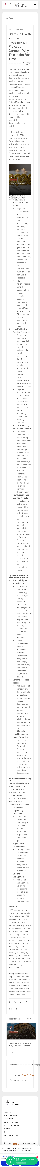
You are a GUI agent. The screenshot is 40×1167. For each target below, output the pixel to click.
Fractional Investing (11, 1115)
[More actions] (30, 29)
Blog (6, 1132)
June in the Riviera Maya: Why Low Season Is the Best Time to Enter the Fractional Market (20, 1044)
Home (6, 1109)
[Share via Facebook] (10, 1002)
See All (29, 1018)
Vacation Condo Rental (12, 1125)
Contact (7, 1129)
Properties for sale (9, 1119)
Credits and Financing (12, 1122)
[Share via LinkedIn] (20, 1002)
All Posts (9, 18)
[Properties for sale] (17, 1119)
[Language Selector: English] (7, 3)
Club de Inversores (11, 1135)
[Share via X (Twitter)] (15, 1002)
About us (7, 1112)
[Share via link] (26, 1002)
